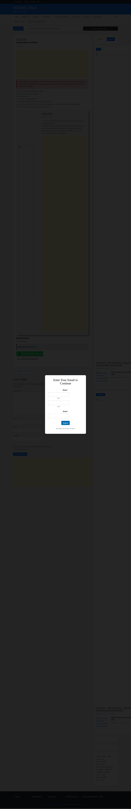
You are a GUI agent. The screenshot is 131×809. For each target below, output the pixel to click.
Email (65, 411)
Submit (65, 423)
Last (58, 406)
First (58, 398)
